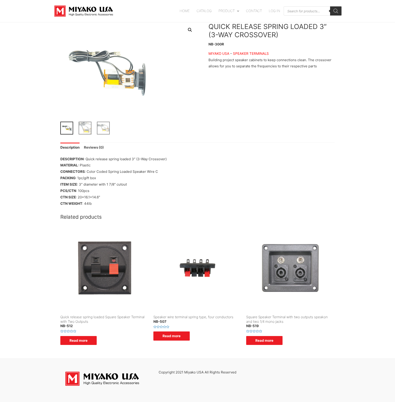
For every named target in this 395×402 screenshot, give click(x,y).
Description (70, 147)
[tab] (70, 147)
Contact (254, 11)
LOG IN (274, 11)
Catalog (204, 11)
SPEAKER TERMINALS (251, 53)
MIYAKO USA (219, 53)
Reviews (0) (94, 147)
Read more (78, 340)
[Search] (336, 11)
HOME (185, 11)
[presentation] (237, 11)
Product (227, 11)
